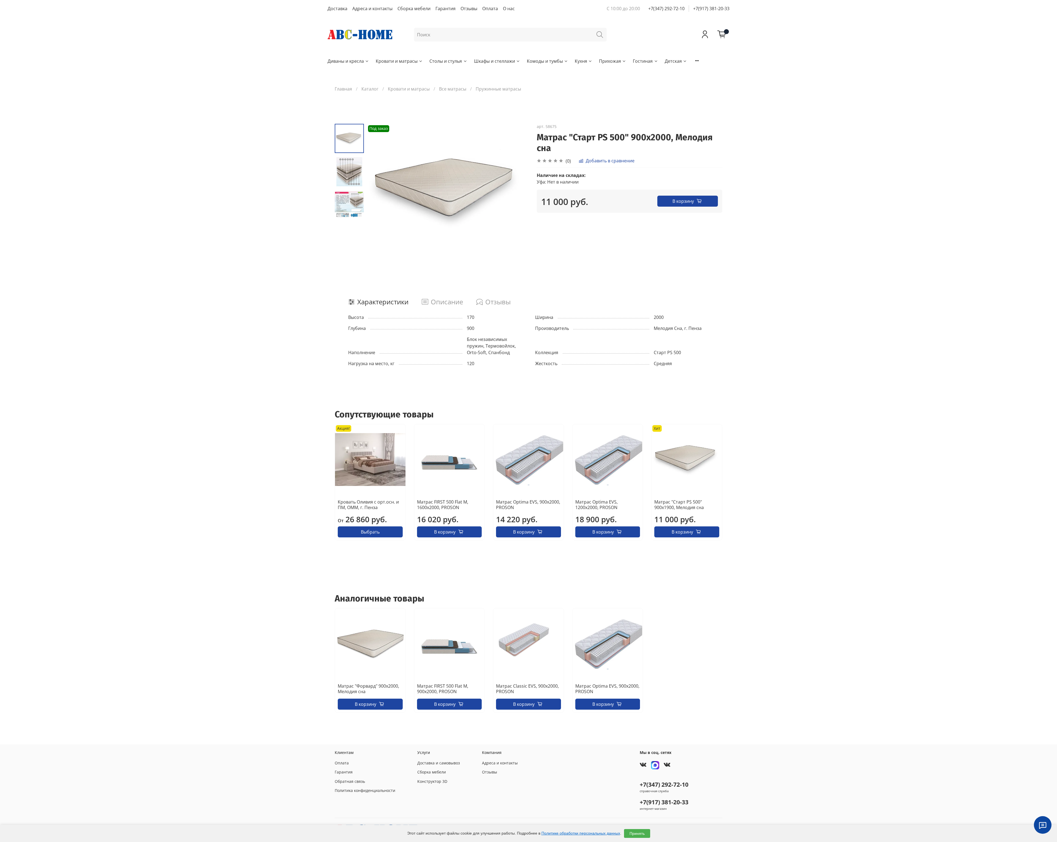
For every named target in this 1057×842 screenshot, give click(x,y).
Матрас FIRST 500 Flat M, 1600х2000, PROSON (442, 504)
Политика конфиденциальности (365, 790)
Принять (637, 833)
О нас (509, 9)
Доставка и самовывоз (438, 763)
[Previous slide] (377, 191)
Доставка (337, 9)
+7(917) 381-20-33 (711, 9)
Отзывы (469, 9)
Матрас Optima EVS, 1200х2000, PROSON (596, 504)
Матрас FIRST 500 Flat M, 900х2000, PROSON (442, 689)
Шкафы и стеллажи (494, 61)
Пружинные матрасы (498, 89)
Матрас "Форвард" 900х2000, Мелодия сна (368, 689)
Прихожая (610, 61)
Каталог (369, 89)
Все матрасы (452, 89)
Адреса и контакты (372, 9)
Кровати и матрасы (397, 61)
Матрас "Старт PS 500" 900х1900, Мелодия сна (679, 504)
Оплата (490, 9)
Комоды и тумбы (545, 61)
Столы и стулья (445, 61)
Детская (673, 61)
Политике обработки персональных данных (580, 833)
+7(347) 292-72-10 (666, 9)
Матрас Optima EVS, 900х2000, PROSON (528, 504)
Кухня (581, 61)
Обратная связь (350, 781)
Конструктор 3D (432, 781)
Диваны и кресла (346, 61)
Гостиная (643, 61)
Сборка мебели (414, 9)
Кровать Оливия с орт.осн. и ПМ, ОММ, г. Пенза (368, 504)
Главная (343, 89)
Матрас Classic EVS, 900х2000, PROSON (527, 689)
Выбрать (370, 532)
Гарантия (445, 9)
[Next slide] (517, 191)
